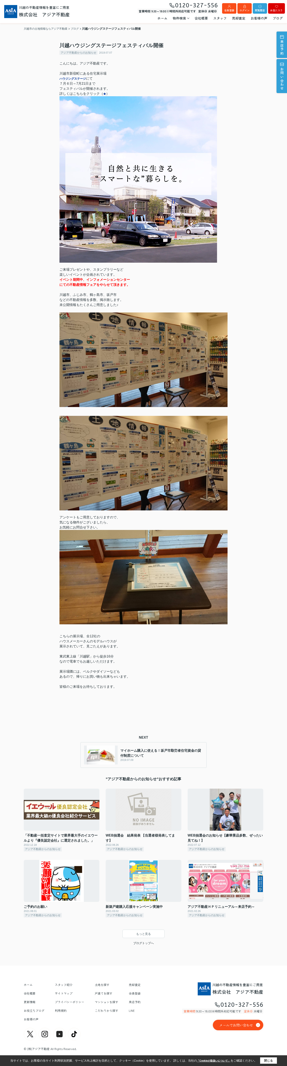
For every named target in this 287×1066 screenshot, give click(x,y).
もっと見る (143, 934)
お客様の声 (259, 18)
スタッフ (220, 18)
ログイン (245, 10)
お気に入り (276, 10)
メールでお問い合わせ (236, 1025)
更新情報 (30, 1002)
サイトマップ (63, 993)
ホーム (162, 18)
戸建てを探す (103, 993)
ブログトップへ (143, 943)
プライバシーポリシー (69, 1002)
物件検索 (179, 18)
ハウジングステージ (72, 78)
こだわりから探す (106, 1010)
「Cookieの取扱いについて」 (213, 1060)
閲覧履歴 (260, 10)
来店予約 (281, 47)
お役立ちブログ (34, 1010)
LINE (132, 1010)
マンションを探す (106, 1002)
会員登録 (229, 10)
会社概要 (201, 18)
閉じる (268, 1060)
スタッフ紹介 (63, 985)
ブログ (278, 18)
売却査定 (238, 18)
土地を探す (102, 985)
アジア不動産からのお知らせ (78, 52)
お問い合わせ (281, 78)
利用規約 (61, 1010)
